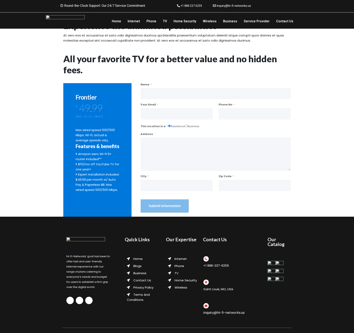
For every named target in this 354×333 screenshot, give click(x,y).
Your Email (148, 104)
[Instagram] (289, 5)
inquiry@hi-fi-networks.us (224, 312)
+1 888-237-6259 (216, 265)
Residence (178, 126)
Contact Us (284, 21)
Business (230, 21)
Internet (134, 21)
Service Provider (257, 21)
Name (145, 84)
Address (147, 134)
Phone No (225, 104)
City (143, 176)
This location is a (153, 126)
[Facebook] (281, 5)
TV (165, 21)
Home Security (185, 21)
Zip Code (225, 176)
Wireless (210, 21)
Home (116, 21)
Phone (151, 21)
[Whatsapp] (273, 5)
